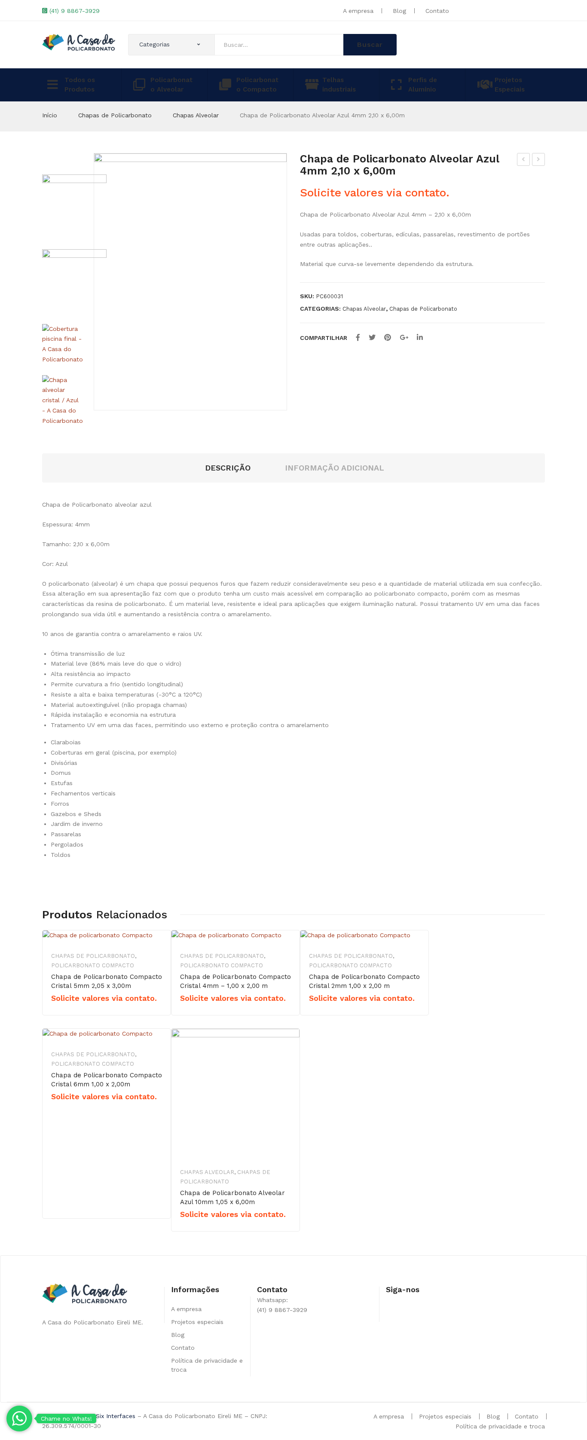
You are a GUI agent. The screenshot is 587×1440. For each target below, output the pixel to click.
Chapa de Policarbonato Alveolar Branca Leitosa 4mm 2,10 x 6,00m (523, 161)
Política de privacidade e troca (500, 1426)
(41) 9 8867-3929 (74, 10)
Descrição (228, 467)
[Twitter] (372, 337)
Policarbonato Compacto (257, 85)
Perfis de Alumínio (422, 85)
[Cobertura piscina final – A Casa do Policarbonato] (62, 344)
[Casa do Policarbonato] (78, 41)
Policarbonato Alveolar (171, 85)
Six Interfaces (115, 1415)
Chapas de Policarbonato (115, 115)
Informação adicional (334, 467)
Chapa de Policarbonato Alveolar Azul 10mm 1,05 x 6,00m (232, 1197)
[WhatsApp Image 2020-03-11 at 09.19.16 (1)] (190, 281)
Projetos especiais (197, 1321)
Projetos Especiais (510, 85)
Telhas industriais (339, 85)
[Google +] (404, 337)
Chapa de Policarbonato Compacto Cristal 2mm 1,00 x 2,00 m (364, 981)
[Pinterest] (387, 337)
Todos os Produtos (79, 85)
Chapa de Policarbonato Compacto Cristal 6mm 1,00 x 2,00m (106, 1079)
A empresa (358, 10)
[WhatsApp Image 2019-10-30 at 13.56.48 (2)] (74, 281)
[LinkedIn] (420, 337)
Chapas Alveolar (196, 115)
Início (49, 115)
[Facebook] (358, 337)
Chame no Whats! (66, 1418)
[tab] (228, 468)
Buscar (370, 44)
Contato (437, 10)
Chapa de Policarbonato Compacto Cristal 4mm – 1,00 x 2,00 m (235, 981)
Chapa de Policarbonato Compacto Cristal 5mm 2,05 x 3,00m (106, 981)
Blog (399, 10)
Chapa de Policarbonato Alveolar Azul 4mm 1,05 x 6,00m (538, 161)
